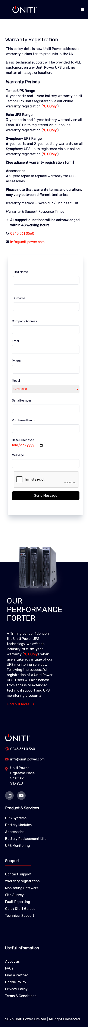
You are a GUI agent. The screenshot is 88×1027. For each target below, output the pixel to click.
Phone (16, 361)
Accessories (14, 832)
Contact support (18, 874)
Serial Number (21, 400)
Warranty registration (22, 881)
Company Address (24, 321)
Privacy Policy (16, 989)
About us (12, 961)
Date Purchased (23, 440)
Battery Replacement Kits (25, 839)
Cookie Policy (15, 982)
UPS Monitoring (17, 846)
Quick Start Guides (20, 909)
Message (18, 455)
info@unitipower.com (27, 242)
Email (15, 341)
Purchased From (23, 420)
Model (16, 381)
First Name (20, 272)
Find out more (18, 704)
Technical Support (19, 916)
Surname (19, 298)
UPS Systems (15, 818)
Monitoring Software (21, 888)
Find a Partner (16, 975)
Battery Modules (18, 825)
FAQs (9, 968)
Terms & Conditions (20, 996)
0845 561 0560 (22, 233)
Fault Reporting (17, 902)
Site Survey (14, 895)
